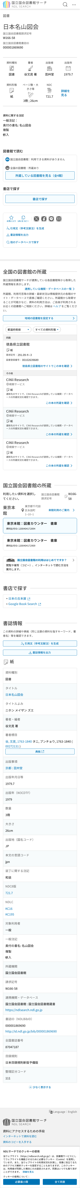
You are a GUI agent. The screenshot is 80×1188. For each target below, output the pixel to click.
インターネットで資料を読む (20, 1136)
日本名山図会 (14, 694)
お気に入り (11, 221)
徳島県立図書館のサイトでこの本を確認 (45, 366)
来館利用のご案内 (59, 510)
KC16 (8, 908)
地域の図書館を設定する (39, 318)
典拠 (38, 751)
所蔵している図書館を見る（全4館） (40, 175)
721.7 (9, 893)
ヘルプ (57, 306)
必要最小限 (21, 1182)
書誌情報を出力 (19, 235)
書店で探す (40, 199)
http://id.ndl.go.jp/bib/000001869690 (31, 1031)
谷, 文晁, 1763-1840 (18, 741)
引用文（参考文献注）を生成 (27, 228)
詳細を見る (65, 93)
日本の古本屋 (17, 598)
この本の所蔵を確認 (57, 403)
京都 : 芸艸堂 (14, 768)
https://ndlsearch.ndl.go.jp (23, 1010)
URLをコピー (23, 221)
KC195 (9, 914)
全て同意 (60, 1182)
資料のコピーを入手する (17, 1142)
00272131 (12, 746)
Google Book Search (23, 603)
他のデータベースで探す (24, 242)
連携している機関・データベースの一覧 (48, 289)
